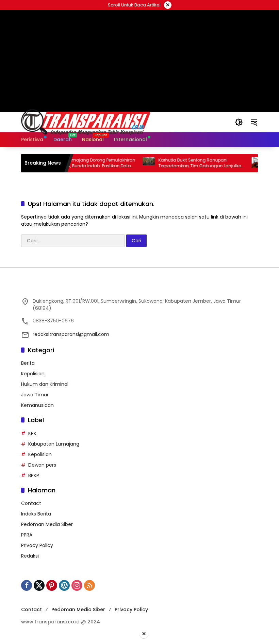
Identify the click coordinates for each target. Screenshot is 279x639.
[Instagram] (76, 585)
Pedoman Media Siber (47, 524)
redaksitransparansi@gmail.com (71, 334)
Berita (28, 363)
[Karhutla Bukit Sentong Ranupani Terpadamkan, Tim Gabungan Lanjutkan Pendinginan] (141, 163)
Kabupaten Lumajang (53, 443)
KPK (32, 433)
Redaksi (30, 555)
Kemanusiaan (37, 405)
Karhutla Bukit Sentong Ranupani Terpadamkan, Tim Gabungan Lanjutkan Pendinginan (194, 163)
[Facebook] (26, 585)
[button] (239, 122)
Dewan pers (42, 465)
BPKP (33, 475)
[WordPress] (64, 585)
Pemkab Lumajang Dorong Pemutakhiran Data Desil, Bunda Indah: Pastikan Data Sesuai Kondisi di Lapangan (85, 163)
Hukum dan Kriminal (44, 384)
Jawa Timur (35, 394)
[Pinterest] (51, 585)
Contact (31, 503)
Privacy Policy (37, 545)
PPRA (26, 534)
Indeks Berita (36, 513)
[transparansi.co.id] (121, 121)
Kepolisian (33, 373)
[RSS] (89, 585)
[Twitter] (39, 585)
